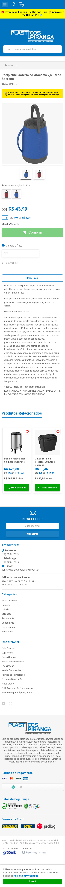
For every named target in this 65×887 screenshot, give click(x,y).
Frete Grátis (8, 683)
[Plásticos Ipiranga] (32, 36)
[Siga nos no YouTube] (3, 704)
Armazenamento (10, 600)
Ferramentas (8, 627)
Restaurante (8, 618)
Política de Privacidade (13, 674)
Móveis (5, 609)
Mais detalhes (18, 487)
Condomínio (8, 622)
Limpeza (6, 605)
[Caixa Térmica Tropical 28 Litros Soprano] (47, 460)
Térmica (9, 65)
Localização (8, 666)
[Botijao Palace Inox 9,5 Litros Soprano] (17, 460)
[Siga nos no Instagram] (10, 704)
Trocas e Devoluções (13, 679)
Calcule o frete (14, 245)
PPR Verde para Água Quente (17, 692)
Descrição (32, 278)
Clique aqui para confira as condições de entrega (37, 95)
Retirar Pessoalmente (13, 661)
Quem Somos (9, 657)
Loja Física (7, 652)
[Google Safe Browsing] (32, 806)
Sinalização (7, 631)
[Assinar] (32, 534)
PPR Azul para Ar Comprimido (17, 688)
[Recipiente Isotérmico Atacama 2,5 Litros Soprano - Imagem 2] (39, 174)
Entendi (32, 881)
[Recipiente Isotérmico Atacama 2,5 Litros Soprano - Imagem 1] (26, 174)
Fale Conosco (9, 648)
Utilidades (7, 613)
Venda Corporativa (11, 670)
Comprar (35, 232)
